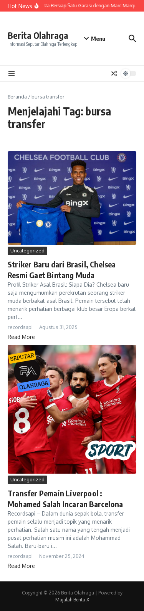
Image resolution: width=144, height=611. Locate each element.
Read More (21, 337)
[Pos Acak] (114, 73)
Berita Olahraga (38, 35)
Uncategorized (27, 250)
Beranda (17, 96)
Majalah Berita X (72, 600)
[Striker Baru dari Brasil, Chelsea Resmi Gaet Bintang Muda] (72, 198)
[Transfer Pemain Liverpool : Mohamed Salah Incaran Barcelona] (72, 409)
